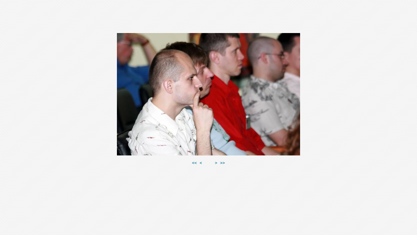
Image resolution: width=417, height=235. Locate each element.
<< (194, 163)
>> (222, 163)
